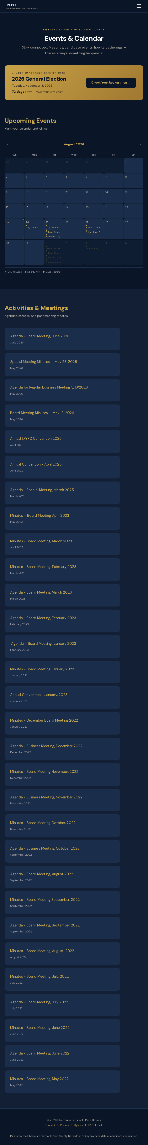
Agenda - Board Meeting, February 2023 (43, 618)
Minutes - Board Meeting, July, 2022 (39, 976)
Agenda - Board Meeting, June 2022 (39, 1053)
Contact (50, 1125)
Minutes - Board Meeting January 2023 (42, 669)
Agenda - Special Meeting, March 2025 (42, 490)
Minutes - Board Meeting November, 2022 (44, 771)
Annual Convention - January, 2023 (38, 695)
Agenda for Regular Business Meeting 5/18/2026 (49, 387)
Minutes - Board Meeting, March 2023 (41, 541)
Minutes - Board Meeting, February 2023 (43, 567)
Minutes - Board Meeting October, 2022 (43, 823)
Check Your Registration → (111, 83)
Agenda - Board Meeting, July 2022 (39, 1002)
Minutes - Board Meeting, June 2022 (40, 1027)
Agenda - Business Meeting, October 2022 (45, 848)
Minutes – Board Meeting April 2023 (39, 515)
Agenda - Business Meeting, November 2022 (46, 797)
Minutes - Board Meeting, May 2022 (39, 1079)
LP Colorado (95, 1125)
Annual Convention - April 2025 (36, 464)
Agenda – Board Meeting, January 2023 (43, 643)
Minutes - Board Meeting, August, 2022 (42, 951)
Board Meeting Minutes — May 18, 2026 (42, 413)
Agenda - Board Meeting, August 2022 (41, 874)
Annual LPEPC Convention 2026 (36, 438)
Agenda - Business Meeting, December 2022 (46, 746)
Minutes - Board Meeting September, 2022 (45, 899)
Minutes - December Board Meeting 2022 (44, 720)
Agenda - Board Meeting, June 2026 (40, 336)
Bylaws (78, 1125)
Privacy (64, 1125)
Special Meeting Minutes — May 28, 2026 (43, 361)
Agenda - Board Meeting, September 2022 (45, 925)
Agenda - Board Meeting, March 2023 (41, 592)
